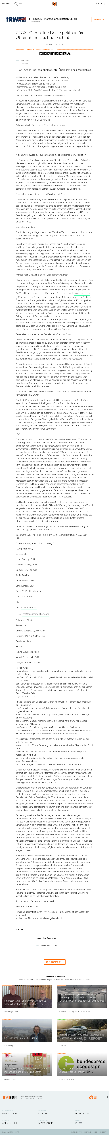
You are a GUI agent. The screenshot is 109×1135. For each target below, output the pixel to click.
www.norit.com (81, 293)
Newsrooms (45, 1123)
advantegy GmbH (11, 1012)
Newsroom (99, 20)
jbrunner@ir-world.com (47, 945)
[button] (41, 53)
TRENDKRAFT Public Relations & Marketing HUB (54, 4)
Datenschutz (76, 1132)
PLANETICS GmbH (66, 1079)
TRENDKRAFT (14, 1132)
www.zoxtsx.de (28, 607)
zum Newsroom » (54, 962)
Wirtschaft (25, 60)
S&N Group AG (10, 1046)
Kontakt (80, 1123)
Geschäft (24, 64)
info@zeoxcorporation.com (35, 614)
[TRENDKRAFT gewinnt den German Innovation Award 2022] (93, 1098)
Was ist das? (9, 1113)
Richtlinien (88, 1132)
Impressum (103, 1132)
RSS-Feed (76, 1123)
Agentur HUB (10, 1123)
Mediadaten (82, 1113)
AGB (95, 1132)
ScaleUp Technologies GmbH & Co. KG (74, 1012)
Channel (43, 1113)
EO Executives (10, 1079)
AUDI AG (62, 1046)
